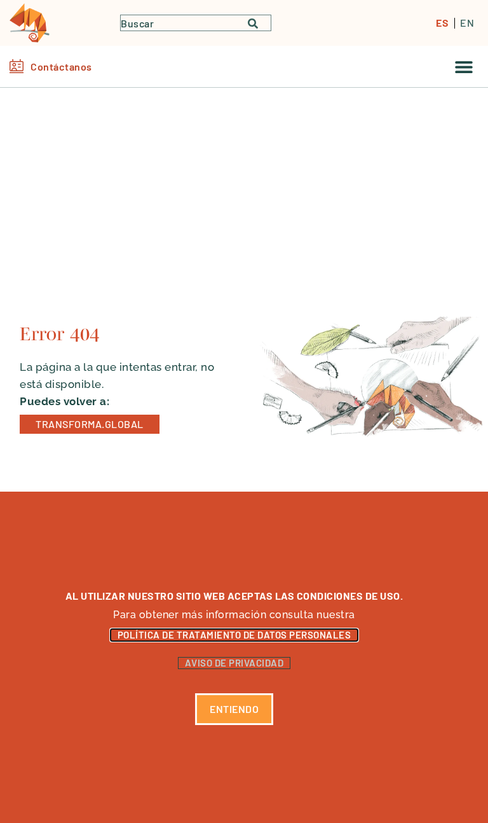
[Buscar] (259, 23)
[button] (464, 66)
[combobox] (184, 23)
